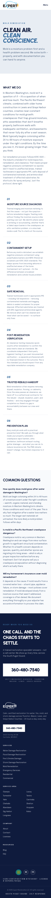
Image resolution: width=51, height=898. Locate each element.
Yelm (5, 800)
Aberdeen (7, 807)
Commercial (8, 778)
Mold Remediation (10, 766)
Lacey (29, 792)
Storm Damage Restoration (14, 762)
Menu (45, 5)
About (5, 829)
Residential (7, 774)
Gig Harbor (7, 811)
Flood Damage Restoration (14, 755)
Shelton (29, 804)
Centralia (30, 800)
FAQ (4, 854)
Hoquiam (30, 807)
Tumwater (7, 796)
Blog (5, 850)
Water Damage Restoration (14, 751)
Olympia (6, 792)
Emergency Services (11, 770)
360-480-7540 (25, 670)
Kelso (28, 811)
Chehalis (6, 804)
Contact (6, 833)
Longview (7, 815)
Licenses (7, 837)
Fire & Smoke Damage (12, 758)
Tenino (29, 796)
